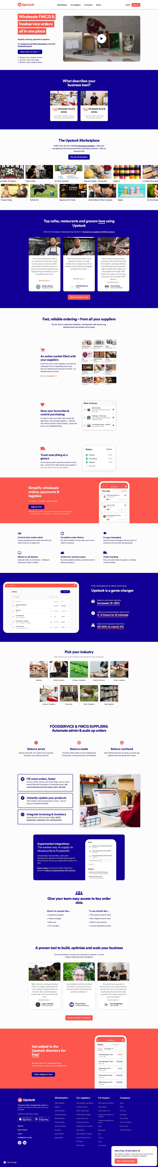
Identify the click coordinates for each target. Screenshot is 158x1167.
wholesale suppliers (86, 146)
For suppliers (76, 5)
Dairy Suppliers (59, 1134)
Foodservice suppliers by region (106, 1121)
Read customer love (79, 297)
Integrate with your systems (84, 1126)
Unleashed (41, 820)
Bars (99, 1134)
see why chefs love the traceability (54, 467)
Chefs (100, 1141)
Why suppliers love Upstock (84, 1103)
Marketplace (62, 5)
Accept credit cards (82, 1118)
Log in (128, 5)
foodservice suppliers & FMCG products (99, 232)
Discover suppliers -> (49, 376)
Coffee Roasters (60, 1110)
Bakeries (57, 1107)
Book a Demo (22, 1130)
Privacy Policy (124, 1118)
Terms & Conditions (126, 1122)
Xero (53, 817)
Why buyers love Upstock (106, 1103)
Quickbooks (31, 820)
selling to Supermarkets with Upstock (60, 870)
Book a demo (42, 868)
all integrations (56, 820)
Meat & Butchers (60, 1118)
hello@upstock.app (25, 1137)
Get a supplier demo (126, 1161)
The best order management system (32, 1105)
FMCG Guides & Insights (83, 1114)
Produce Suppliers (60, 1114)
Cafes (100, 1126)
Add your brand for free (83, 1137)
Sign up (136, 5)
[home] (26, 4)
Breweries (58, 1130)
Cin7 (47, 820)
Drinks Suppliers (60, 1122)
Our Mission (123, 1114)
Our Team (123, 1110)
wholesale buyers (25, 46)
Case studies (80, 1130)
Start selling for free (43, 1074)
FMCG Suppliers (59, 1103)
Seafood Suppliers (60, 1126)
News (121, 1107)
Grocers (100, 1138)
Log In (20, 1134)
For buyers (88, 5)
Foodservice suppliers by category (106, 1115)
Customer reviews (81, 1107)
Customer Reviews (125, 1130)
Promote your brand (82, 1122)
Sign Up (20, 1126)
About (121, 1103)
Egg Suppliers (59, 1137)
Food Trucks (102, 1145)
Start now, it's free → (29, 52)
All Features (79, 1141)
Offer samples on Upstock (84, 1134)
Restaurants (101, 1130)
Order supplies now (104, 1110)
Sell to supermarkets (82, 1110)
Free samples (102, 1107)
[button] (62, 5)
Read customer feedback (79, 1018)
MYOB (58, 817)
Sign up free (36, 507)
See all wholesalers (79, 157)
